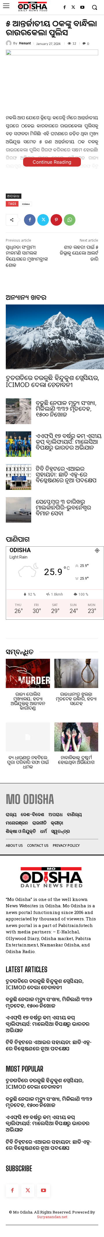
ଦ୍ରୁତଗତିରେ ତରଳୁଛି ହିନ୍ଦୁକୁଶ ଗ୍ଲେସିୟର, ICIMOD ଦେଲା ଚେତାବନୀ (52, 381)
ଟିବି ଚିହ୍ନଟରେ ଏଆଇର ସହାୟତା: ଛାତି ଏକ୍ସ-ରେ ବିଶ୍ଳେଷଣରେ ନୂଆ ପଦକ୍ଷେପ (66, 474)
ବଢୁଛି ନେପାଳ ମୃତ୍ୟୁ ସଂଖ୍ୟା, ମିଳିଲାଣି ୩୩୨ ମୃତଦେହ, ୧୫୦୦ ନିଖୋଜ (66, 408)
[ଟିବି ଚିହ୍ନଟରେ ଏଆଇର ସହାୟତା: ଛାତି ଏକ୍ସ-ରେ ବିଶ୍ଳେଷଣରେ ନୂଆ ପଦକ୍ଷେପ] (18, 477)
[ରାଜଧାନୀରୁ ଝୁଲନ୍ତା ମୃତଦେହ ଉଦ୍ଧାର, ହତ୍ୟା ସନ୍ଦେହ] (76, 673)
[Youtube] (82, 7)
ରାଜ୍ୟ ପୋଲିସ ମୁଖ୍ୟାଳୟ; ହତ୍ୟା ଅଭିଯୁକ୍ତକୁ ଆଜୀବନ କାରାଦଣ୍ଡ (28, 701)
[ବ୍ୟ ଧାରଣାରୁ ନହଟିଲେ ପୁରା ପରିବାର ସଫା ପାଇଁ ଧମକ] (28, 737)
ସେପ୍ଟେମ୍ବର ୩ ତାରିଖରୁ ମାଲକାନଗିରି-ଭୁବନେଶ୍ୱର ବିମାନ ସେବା (63, 507)
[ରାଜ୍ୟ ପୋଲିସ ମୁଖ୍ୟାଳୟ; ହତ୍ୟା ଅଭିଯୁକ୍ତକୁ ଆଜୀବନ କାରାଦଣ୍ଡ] (28, 673)
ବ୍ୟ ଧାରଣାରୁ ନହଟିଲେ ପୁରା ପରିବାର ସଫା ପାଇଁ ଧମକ (28, 762)
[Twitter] (73, 7)
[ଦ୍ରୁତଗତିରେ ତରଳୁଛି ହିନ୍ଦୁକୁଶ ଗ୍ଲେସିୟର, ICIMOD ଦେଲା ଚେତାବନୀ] (55, 336)
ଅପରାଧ (13, 196)
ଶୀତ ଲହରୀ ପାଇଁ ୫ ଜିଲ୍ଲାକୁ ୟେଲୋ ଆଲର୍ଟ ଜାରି (79, 253)
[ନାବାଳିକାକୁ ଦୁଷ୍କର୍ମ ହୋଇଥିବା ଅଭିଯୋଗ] (76, 737)
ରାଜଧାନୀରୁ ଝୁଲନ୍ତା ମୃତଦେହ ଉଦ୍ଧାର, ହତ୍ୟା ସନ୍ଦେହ (76, 699)
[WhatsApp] (69, 220)
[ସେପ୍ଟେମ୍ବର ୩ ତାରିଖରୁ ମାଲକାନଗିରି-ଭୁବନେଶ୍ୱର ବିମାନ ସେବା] (18, 510)
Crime (26, 203)
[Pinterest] (56, 220)
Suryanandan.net (52, 1216)
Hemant (25, 43)
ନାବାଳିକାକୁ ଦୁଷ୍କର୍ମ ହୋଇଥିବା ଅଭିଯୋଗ (76, 759)
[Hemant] (9, 43)
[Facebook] (64, 7)
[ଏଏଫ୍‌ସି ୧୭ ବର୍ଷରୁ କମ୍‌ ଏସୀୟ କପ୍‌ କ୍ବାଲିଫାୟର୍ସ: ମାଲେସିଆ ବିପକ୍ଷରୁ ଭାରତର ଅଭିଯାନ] (18, 444)
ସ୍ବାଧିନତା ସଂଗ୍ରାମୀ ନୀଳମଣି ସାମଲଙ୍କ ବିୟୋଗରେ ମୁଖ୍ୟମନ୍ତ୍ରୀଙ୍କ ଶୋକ (27, 256)
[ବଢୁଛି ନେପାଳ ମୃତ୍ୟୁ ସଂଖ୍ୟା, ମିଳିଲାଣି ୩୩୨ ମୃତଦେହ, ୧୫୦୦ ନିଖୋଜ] (18, 411)
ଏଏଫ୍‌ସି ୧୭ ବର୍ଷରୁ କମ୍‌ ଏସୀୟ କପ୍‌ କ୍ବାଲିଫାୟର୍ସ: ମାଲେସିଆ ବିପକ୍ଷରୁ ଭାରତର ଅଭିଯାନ (68, 441)
